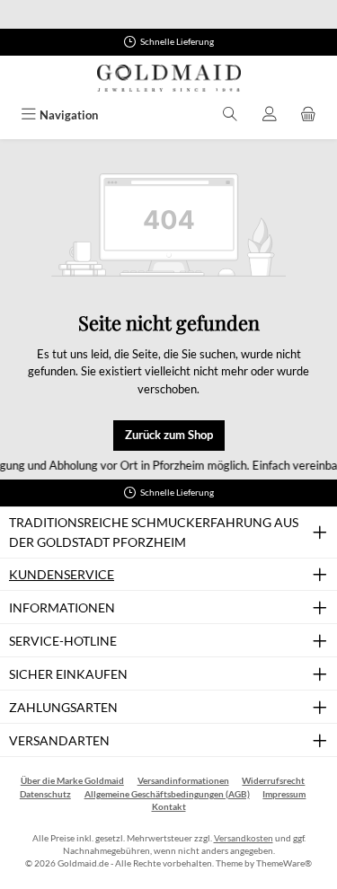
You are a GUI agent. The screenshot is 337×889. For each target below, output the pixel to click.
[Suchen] (230, 115)
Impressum (284, 794)
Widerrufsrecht (273, 781)
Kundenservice (61, 574)
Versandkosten (243, 838)
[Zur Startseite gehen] (169, 78)
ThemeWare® (284, 863)
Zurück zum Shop (169, 434)
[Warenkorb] (308, 115)
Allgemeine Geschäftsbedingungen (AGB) (167, 794)
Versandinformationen (183, 781)
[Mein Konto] (269, 115)
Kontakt (169, 807)
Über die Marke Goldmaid (72, 781)
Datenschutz (45, 794)
